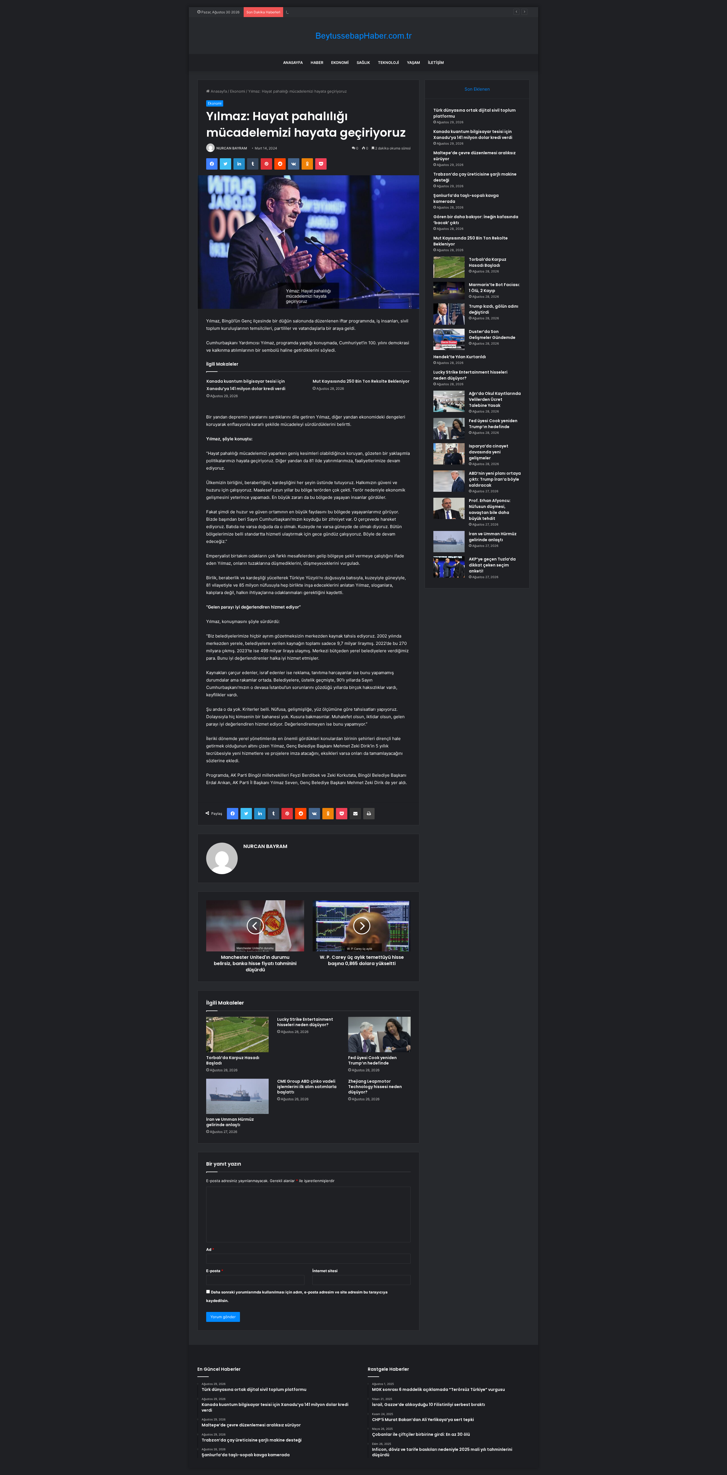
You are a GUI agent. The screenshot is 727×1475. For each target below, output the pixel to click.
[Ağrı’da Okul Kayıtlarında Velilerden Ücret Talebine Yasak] (449, 401)
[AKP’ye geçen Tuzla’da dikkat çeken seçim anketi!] (449, 567)
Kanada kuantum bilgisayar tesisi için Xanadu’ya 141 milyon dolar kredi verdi (472, 134)
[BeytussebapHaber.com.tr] (363, 36)
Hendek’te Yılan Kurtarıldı (459, 357)
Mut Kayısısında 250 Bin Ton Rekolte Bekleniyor (361, 381)
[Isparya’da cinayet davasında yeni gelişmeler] (449, 453)
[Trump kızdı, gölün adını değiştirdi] (449, 314)
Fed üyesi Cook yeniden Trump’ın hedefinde (372, 1060)
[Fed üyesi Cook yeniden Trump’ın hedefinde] (379, 1034)
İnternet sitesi (325, 1270)
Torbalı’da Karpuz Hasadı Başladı (232, 1060)
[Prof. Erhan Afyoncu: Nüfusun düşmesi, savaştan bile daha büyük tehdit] (449, 508)
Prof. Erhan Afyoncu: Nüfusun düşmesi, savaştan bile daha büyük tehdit (490, 509)
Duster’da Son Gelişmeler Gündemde (492, 334)
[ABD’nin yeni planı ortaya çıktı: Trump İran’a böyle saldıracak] (449, 481)
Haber (317, 62)
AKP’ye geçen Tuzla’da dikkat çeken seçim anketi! (492, 565)
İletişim (436, 62)
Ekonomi (340, 62)
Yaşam (413, 62)
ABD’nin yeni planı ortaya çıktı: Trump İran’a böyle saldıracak (495, 479)
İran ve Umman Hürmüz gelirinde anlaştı (230, 1122)
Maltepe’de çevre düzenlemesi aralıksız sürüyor (328, 12)
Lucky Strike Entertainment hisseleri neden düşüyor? (305, 1022)
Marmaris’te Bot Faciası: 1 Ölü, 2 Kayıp (494, 287)
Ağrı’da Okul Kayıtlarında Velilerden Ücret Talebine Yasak (495, 399)
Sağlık (363, 62)
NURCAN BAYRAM (231, 148)
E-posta (214, 1270)
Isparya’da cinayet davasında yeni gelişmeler (488, 452)
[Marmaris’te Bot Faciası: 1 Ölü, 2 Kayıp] (449, 290)
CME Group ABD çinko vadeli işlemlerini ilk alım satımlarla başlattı (307, 1086)
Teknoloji (388, 62)
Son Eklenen (477, 89)
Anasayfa (293, 62)
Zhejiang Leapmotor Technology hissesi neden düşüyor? (375, 1086)
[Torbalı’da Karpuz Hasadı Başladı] (237, 1034)
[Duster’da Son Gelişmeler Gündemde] (449, 339)
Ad (210, 1249)
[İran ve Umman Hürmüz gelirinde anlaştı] (237, 1096)
